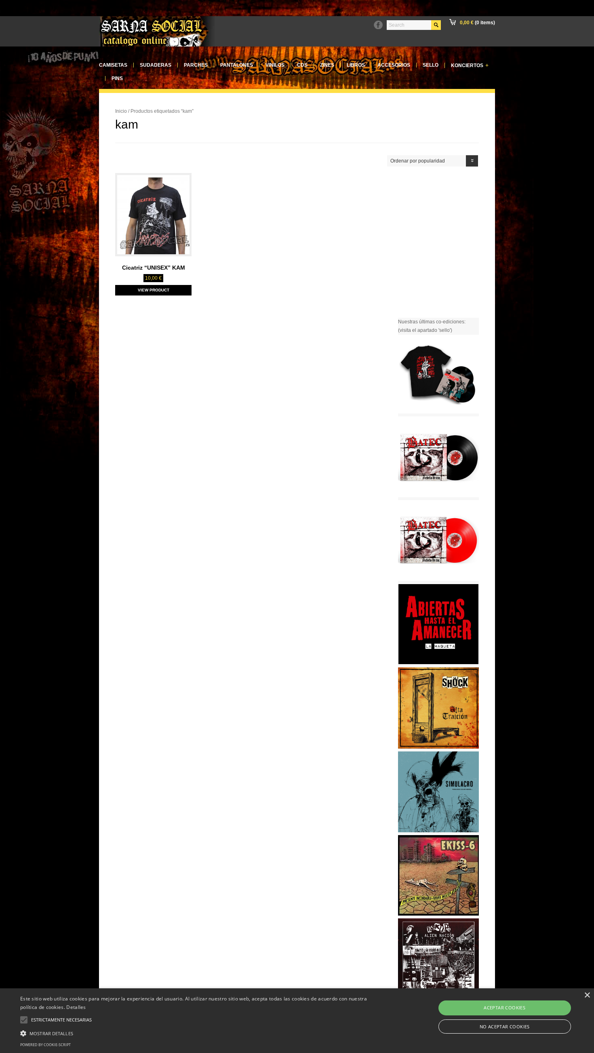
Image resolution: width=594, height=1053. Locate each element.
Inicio (121, 111)
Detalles (76, 1007)
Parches (196, 65)
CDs (302, 65)
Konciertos (470, 65)
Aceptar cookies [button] (504, 1007)
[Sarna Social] (157, 45)
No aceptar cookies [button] (505, 1026)
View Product (153, 290)
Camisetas (113, 65)
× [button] (587, 995)
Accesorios (393, 65)
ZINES (327, 65)
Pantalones (236, 65)
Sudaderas (155, 65)
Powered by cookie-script (45, 1044)
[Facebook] (378, 25)
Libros (356, 65)
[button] (200, 1032)
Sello (430, 65)
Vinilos (274, 65)
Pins (117, 78)
